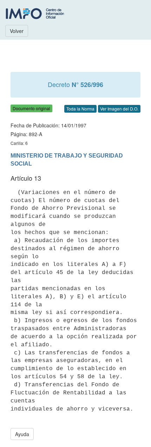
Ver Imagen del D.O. (119, 109)
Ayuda (22, 434)
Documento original (31, 108)
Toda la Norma (80, 109)
